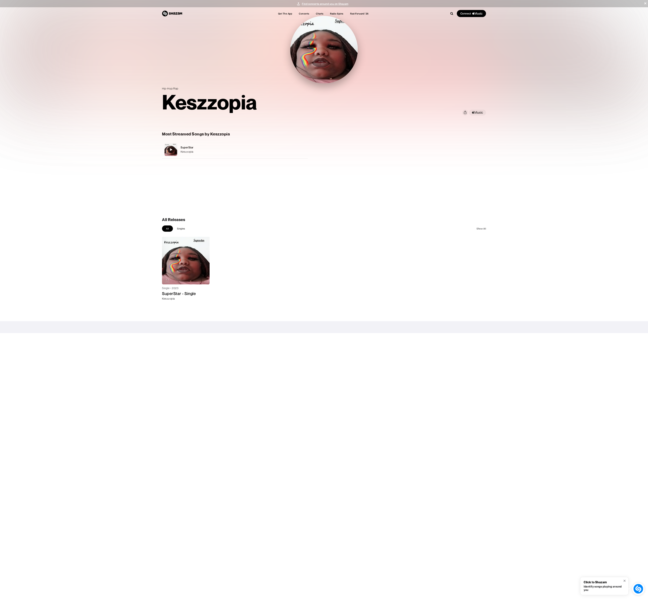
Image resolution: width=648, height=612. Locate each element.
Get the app (285, 13)
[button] (645, 3)
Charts (319, 13)
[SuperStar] (235, 149)
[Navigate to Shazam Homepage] (172, 13)
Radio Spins (336, 13)
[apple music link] (477, 113)
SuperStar (187, 147)
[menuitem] (285, 14)
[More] (286, 149)
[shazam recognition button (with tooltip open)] (638, 589)
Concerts (304, 13)
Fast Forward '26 (359, 13)
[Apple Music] (168, 305)
